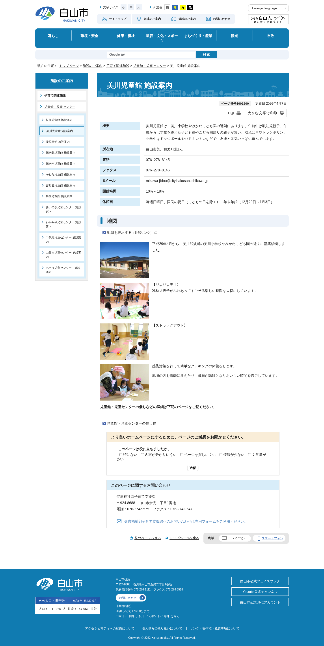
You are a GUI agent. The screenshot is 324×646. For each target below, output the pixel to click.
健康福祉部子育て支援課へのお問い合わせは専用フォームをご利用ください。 (186, 521)
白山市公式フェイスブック (260, 581)
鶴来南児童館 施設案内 (60, 163)
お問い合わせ (127, 598)
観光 (234, 36)
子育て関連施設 (117, 66)
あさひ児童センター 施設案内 (63, 270)
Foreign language (264, 8)
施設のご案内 (92, 66)
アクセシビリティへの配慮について (109, 628)
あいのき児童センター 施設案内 (63, 209)
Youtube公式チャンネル (260, 592)
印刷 (231, 113)
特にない (130, 455)
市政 (270, 36)
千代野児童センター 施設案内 (63, 239)
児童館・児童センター (149, 66)
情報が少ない (233, 455)
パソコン (239, 538)
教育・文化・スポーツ (162, 38)
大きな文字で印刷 (262, 113)
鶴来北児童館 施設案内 (60, 152)
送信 (192, 468)
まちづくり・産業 (198, 36)
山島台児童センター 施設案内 (63, 254)
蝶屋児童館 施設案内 (59, 196)
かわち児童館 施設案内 (60, 174)
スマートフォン (272, 538)
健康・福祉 (126, 36)
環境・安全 (89, 36)
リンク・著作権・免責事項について (214, 628)
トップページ (69, 66)
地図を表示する (130, 232)
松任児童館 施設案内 (59, 120)
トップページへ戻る (184, 538)
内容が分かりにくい (161, 455)
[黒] (190, 7)
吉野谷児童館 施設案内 (60, 185)
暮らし (53, 36)
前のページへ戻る (147, 538)
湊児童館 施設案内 (58, 141)
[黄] (183, 7)
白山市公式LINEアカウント (260, 602)
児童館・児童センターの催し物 (131, 423)
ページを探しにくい (200, 455)
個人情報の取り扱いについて (162, 628)
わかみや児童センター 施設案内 (63, 224)
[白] (167, 7)
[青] (175, 7)
